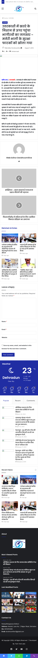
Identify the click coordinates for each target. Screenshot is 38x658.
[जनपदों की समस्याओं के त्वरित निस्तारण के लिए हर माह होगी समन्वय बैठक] (28, 238)
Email (4, 329)
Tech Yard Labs (20, 644)
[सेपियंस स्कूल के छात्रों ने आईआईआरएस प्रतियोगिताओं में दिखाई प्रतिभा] (30, 609)
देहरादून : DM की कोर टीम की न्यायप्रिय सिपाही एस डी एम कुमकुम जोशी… (25, 432)
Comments (31, 401)
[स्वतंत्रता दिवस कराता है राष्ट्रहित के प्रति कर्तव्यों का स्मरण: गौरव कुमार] (30, 602)
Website (4, 337)
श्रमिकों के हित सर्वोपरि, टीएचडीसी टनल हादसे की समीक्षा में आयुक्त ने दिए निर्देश (9, 273)
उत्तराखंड (11, 18)
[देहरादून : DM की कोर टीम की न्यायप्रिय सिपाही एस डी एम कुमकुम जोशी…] (8, 433)
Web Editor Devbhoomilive (12, 48)
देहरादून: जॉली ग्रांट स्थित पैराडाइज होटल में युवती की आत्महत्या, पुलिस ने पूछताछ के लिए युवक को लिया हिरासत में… (24, 455)
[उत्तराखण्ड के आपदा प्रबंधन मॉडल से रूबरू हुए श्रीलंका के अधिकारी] (19, 609)
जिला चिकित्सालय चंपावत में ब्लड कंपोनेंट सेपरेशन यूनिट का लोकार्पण (9, 516)
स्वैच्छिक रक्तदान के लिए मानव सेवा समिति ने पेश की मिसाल (24, 409)
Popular (6, 401)
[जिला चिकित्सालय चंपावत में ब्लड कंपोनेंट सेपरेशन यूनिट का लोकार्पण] (10, 506)
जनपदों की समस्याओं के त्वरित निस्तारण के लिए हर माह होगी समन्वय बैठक (28, 248)
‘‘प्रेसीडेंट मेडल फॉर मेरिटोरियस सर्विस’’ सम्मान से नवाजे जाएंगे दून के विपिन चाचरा (28, 273)
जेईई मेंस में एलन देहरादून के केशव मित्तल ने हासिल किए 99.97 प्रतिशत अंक (25, 442)
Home (5, 18)
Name (4, 321)
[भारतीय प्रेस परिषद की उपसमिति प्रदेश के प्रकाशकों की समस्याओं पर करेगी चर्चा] (7, 595)
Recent (17, 401)
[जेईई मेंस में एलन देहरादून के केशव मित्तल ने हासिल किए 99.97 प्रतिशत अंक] (8, 443)
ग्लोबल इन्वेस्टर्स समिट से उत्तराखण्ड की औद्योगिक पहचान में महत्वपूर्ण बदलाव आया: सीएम (9, 249)
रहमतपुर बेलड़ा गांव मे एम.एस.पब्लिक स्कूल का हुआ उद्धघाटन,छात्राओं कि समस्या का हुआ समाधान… (25, 421)
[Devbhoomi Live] (19, 8)
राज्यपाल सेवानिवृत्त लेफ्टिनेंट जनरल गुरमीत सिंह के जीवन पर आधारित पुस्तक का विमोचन (9, 490)
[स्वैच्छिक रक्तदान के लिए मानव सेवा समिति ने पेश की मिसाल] (8, 410)
